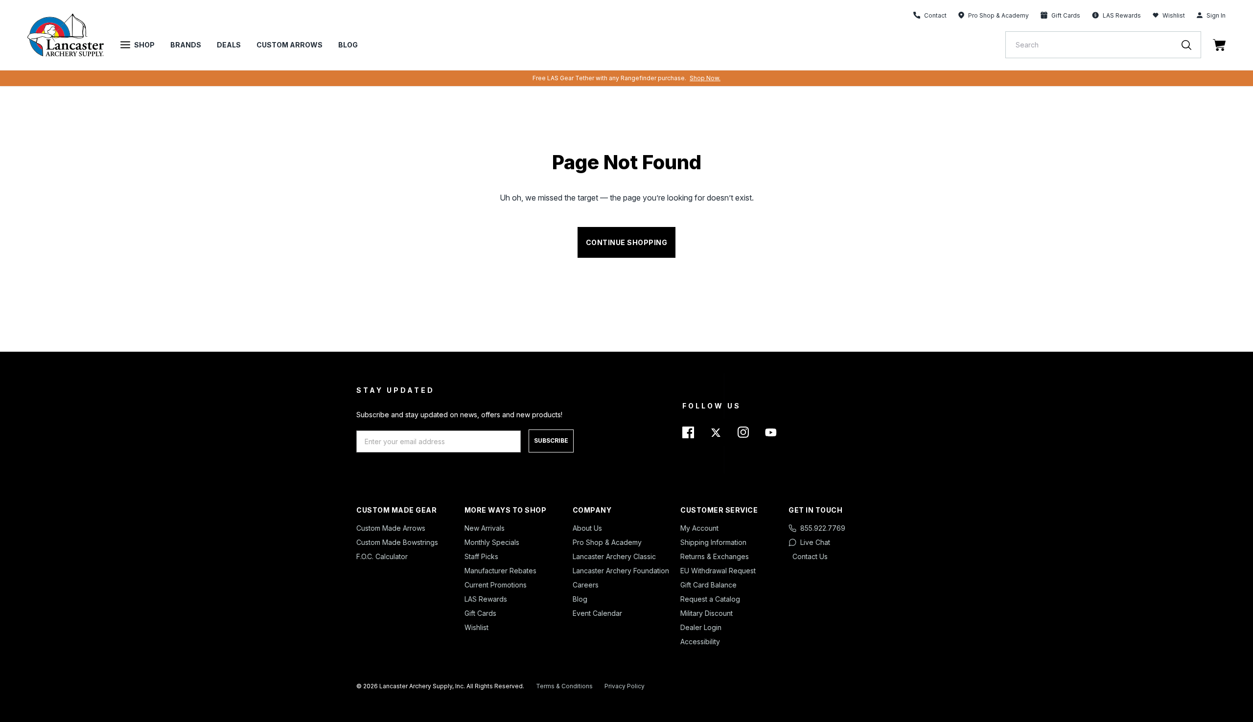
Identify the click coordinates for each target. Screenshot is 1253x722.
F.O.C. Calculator (382, 556)
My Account (699, 528)
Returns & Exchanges (714, 556)
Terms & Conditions (564, 686)
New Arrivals (484, 528)
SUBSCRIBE (551, 440)
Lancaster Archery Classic (614, 556)
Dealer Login (700, 627)
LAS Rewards (485, 599)
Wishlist (1173, 15)
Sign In (1216, 15)
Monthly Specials (491, 542)
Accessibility (700, 641)
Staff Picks (481, 556)
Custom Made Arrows (390, 528)
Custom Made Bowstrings (397, 542)
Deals (229, 45)
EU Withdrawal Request (718, 570)
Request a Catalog (710, 599)
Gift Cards (480, 613)
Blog (348, 45)
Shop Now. (705, 78)
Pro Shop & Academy (607, 542)
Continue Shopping (627, 242)
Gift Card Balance (708, 585)
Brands (185, 45)
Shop (144, 45)
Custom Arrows (289, 45)
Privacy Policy (624, 686)
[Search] (1191, 44)
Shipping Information (713, 542)
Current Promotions (495, 585)
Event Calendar (597, 613)
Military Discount (706, 613)
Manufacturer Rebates (500, 570)
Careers (586, 585)
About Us (587, 528)
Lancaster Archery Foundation (621, 570)
